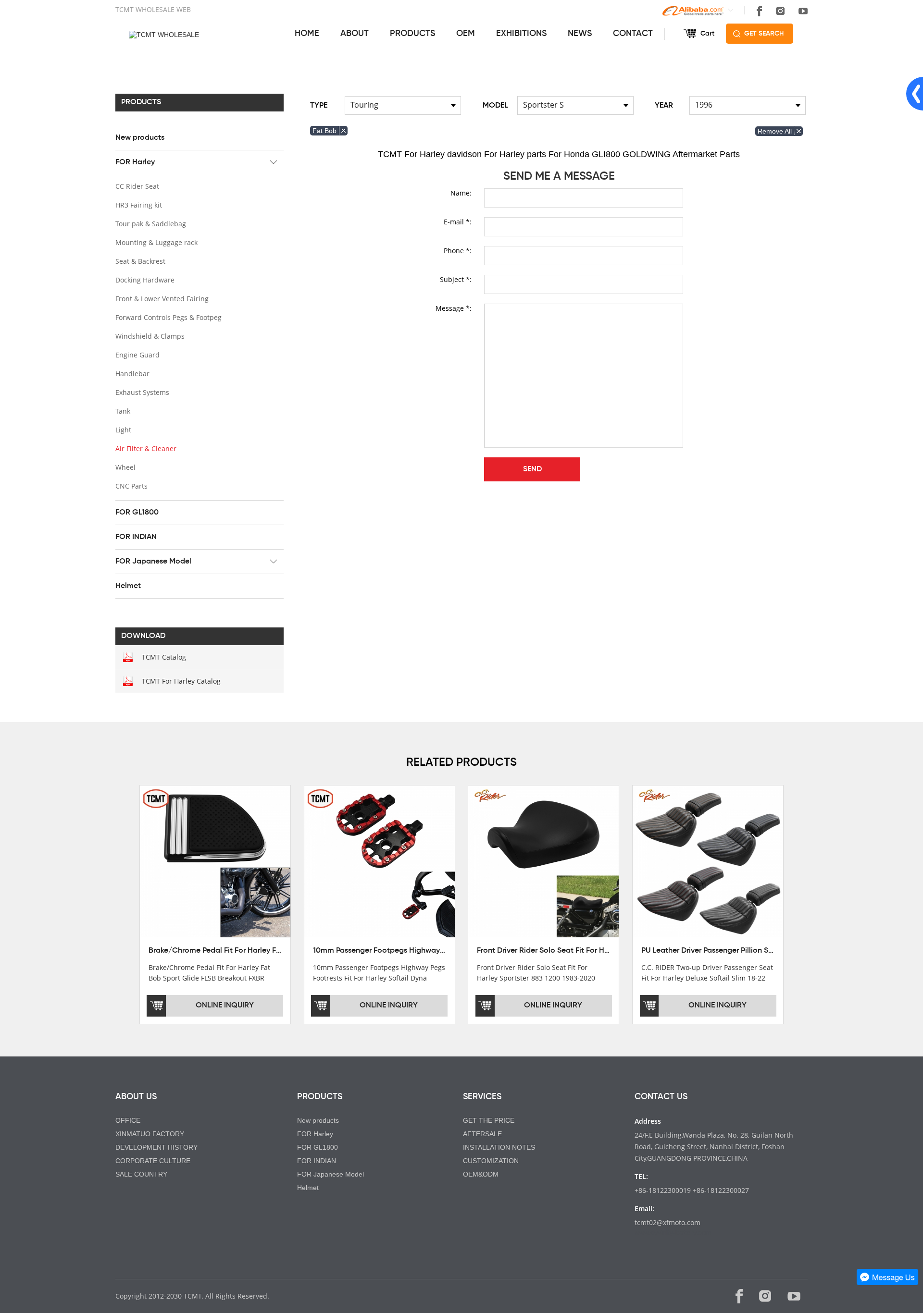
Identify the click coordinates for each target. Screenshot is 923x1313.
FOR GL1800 (137, 512)
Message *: (454, 308)
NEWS (580, 33)
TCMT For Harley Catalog (181, 681)
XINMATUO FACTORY (149, 1134)
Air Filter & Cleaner (145, 448)
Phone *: (458, 250)
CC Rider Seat (137, 186)
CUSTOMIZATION (491, 1161)
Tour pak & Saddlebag (150, 223)
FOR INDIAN (136, 537)
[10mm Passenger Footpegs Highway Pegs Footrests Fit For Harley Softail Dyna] (379, 862)
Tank (122, 411)
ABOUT (354, 33)
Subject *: (456, 279)
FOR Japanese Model (153, 561)
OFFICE (127, 1120)
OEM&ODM (481, 1174)
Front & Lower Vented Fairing (162, 298)
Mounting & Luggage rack (156, 242)
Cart (707, 33)
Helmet (128, 586)
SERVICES (482, 1096)
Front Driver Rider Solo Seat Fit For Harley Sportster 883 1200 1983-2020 (602, 951)
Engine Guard (137, 354)
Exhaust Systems (142, 392)
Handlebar (132, 373)
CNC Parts (131, 486)
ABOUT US (136, 1096)
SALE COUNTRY (141, 1174)
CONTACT (633, 33)
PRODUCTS (412, 33)
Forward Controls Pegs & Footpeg (168, 317)
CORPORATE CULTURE (152, 1161)
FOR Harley (135, 162)
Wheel (125, 467)
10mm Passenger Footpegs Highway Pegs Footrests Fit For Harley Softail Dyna (449, 951)
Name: (461, 192)
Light (123, 429)
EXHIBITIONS (521, 33)
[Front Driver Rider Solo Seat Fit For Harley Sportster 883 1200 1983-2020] (543, 862)
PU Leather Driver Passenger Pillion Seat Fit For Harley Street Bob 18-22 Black (775, 951)
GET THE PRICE (488, 1120)
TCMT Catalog (164, 657)
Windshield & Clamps (150, 336)
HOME (307, 33)
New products (139, 138)
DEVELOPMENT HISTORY (156, 1147)
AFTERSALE (482, 1134)
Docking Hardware (145, 279)
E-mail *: (458, 221)
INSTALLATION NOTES (499, 1147)
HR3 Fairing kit (138, 204)
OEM (465, 33)
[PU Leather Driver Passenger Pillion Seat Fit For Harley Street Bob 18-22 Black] (708, 862)
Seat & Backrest (140, 261)
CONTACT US (661, 1096)
